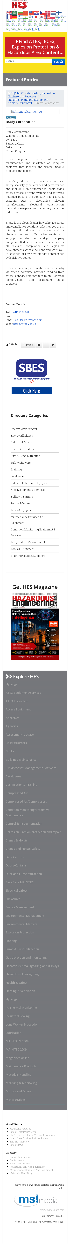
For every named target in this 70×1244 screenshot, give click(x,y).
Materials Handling (18, 1074)
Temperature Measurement (28, 542)
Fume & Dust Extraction (22, 949)
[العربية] (15, 12)
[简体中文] (26, 12)
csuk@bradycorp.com (28, 320)
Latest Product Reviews (23, 1131)
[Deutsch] (15, 16)
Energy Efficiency (22, 435)
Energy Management (24, 429)
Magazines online (17, 1058)
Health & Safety (17, 983)
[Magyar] (42, 25)
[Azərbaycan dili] (26, 29)
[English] (9, 12)
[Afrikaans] (9, 29)
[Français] (9, 16)
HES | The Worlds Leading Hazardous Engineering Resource (31, 94)
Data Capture (15, 857)
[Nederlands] (53, 12)
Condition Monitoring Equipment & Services (33, 532)
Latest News (16, 1144)
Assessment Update (20, 734)
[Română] (64, 16)
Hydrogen (12, 684)
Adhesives (12, 718)
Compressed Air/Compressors (26, 801)
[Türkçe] (59, 25)
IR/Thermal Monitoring (21, 1008)
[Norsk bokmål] (47, 16)
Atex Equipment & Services (28, 489)
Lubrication (13, 1033)
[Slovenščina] (9, 25)
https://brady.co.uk (24, 323)
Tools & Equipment (20, 103)
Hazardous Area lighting (22, 974)
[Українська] (15, 25)
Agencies (12, 726)
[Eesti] (31, 25)
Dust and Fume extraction (24, 874)
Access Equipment (18, 709)
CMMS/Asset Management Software (31, 768)
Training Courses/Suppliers (28, 555)
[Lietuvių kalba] (53, 21)
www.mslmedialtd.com (52, 1209)
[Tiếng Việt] (20, 25)
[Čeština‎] (42, 12)
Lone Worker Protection (22, 1024)
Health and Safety (22, 449)
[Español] (15, 21)
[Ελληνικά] (20, 16)
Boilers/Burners (16, 743)
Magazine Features (20, 1128)
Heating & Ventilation (20, 991)
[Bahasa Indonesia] (42, 21)
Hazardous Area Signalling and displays (32, 966)
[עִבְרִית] (37, 21)
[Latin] (38, 29)
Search (58, 61)
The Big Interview (19, 1141)
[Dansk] (48, 12)
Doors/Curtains (16, 865)
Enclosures (13, 899)
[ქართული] (32, 29)
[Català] (26, 21)
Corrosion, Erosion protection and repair (33, 832)
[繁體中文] (31, 12)
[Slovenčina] (64, 21)
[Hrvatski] (37, 12)
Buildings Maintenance (21, 760)
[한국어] (41, 16)
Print (29, 344)
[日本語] (36, 16)
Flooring (11, 941)
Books (10, 751)
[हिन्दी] (26, 16)
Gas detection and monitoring (26, 957)
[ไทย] (54, 25)
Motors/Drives (16, 1100)
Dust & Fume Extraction (25, 455)
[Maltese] (48, 25)
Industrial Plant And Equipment (27, 1166)
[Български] (20, 12)
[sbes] (32, 374)
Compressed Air (17, 793)
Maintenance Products (21, 1066)
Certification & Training (21, 785)
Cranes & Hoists (17, 840)
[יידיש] (21, 29)
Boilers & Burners (22, 496)
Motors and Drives (18, 1091)
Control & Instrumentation (24, 823)
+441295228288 (21, 312)
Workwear (17, 476)
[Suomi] (59, 12)
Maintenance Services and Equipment (28, 519)
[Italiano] (31, 16)
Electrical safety (17, 890)
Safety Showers (21, 462)
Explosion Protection (20, 932)
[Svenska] (20, 21)
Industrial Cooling (22, 442)
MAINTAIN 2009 (17, 1041)
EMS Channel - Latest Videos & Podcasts (32, 1135)
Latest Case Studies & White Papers (29, 1138)
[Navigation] (7, 5)
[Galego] (36, 25)
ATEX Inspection (17, 701)
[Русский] (9, 21)
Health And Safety (20, 1163)
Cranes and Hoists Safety (23, 849)
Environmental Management (25, 916)
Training (16, 469)
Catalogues (13, 776)
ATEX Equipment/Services (23, 693)
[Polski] (53, 16)
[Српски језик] (58, 21)
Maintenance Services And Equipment (31, 1170)
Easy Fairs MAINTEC (20, 882)
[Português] (58, 16)
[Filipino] (31, 21)
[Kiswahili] (15, 29)
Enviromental (17, 1160)
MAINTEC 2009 (16, 1049)
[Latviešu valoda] (48, 21)
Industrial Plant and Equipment (28, 99)
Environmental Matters (21, 924)
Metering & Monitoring (21, 1083)
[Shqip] (25, 25)
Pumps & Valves (21, 503)
